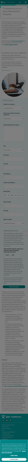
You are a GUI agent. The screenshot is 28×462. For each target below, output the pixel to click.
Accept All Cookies (14, 459)
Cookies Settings (13, 455)
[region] (14, 451)
